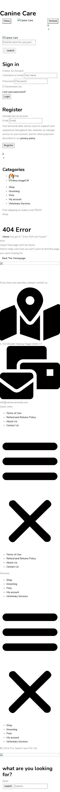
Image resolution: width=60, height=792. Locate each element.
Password (8, 81)
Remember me (13, 86)
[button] (52, 27)
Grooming (11, 584)
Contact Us (12, 425)
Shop (9, 580)
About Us (11, 421)
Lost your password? (14, 92)
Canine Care (18, 13)
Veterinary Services (17, 596)
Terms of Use (13, 413)
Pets (9, 588)
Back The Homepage (13, 258)
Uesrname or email (12, 75)
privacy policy (27, 138)
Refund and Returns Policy (21, 417)
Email (5, 120)
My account (12, 592)
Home (5, 236)
